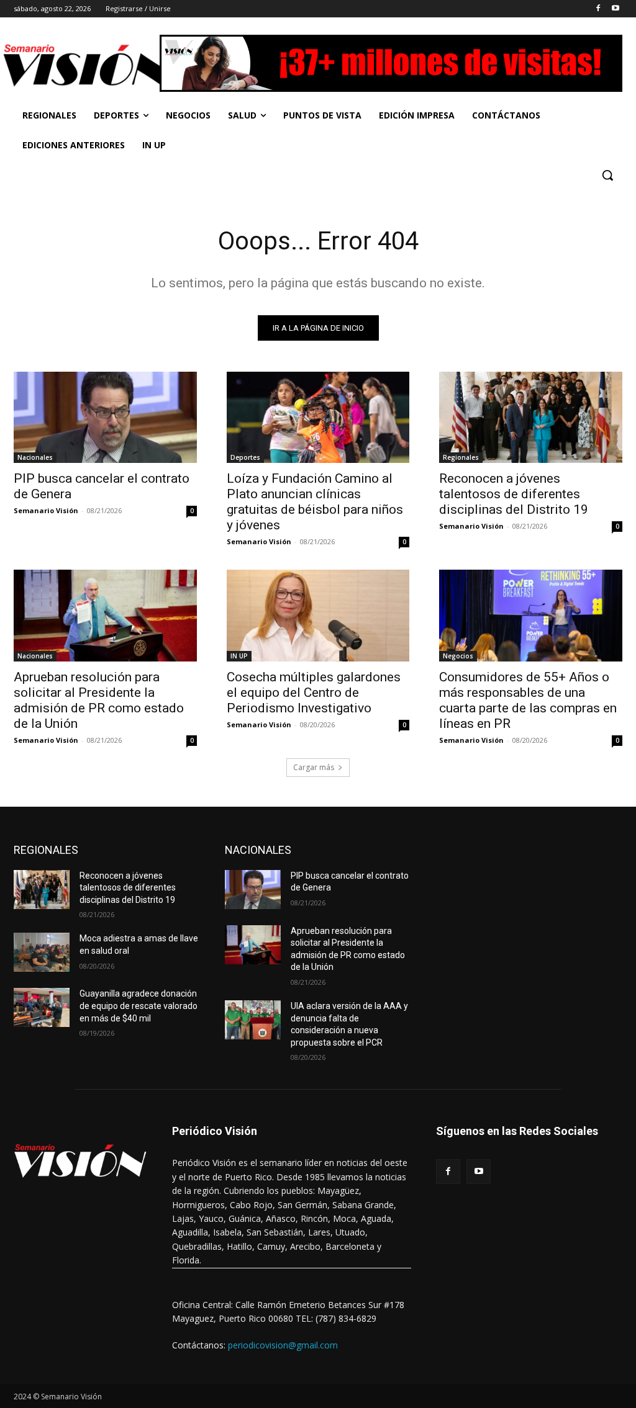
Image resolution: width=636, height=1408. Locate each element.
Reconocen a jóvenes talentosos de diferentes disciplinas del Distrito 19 (513, 494)
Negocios (458, 656)
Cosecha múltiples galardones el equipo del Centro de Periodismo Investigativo (314, 692)
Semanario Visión (46, 510)
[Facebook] (598, 9)
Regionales (461, 457)
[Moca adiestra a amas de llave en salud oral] (42, 952)
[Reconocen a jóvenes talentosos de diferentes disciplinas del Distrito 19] (530, 417)
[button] (607, 175)
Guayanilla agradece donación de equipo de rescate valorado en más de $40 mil (139, 1006)
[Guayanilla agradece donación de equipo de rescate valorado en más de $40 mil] (42, 1007)
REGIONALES (46, 849)
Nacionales (35, 457)
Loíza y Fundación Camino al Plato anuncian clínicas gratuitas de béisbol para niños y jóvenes (315, 501)
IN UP (239, 656)
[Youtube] (615, 9)
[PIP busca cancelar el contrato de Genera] (105, 417)
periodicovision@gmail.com (283, 1345)
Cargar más (313, 767)
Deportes (245, 457)
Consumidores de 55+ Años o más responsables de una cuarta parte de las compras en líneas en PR (528, 700)
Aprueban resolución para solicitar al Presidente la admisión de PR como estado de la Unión (99, 700)
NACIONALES (258, 849)
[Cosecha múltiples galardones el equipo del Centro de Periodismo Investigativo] (318, 615)
